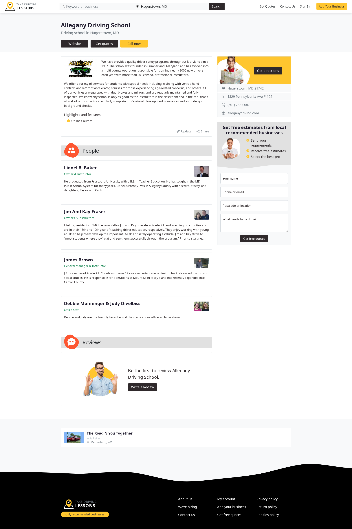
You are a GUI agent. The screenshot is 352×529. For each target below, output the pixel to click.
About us (185, 499)
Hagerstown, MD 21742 (246, 88)
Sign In (305, 6)
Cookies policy (267, 514)
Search (216, 6)
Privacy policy (267, 499)
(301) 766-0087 (239, 105)
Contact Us (287, 6)
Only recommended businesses (84, 514)
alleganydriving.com (243, 113)
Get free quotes (254, 239)
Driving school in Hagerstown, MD (90, 32)
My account (226, 499)
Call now (134, 43)
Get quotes (104, 43)
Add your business (231, 507)
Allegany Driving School (95, 25)
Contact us (186, 514)
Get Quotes (267, 6)
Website (74, 43)
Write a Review (142, 387)
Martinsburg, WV (101, 442)
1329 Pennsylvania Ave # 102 (250, 96)
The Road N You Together (110, 433)
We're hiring (187, 507)
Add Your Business (331, 6)
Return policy (266, 507)
